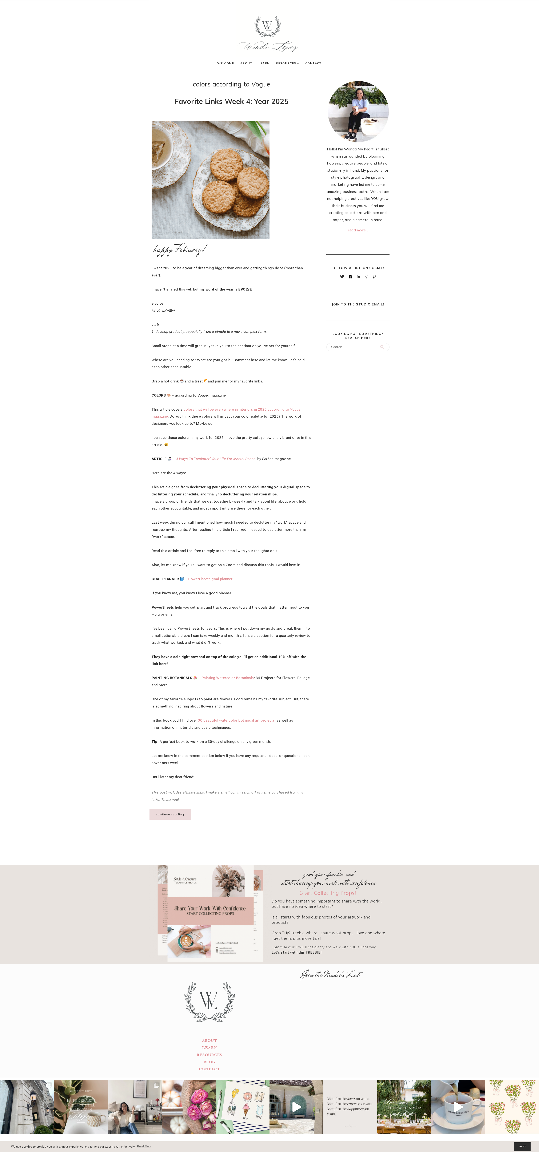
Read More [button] (144, 1146)
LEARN (209, 1048)
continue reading (170, 814)
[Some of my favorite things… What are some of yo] (243, 1107)
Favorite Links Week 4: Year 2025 (231, 101)
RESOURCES (209, 1055)
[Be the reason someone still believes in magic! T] (81, 1107)
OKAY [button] (522, 1146)
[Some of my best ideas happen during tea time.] (458, 1107)
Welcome (225, 63)
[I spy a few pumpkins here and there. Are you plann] (189, 1107)
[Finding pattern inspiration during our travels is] (296, 1107)
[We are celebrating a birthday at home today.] (512, 1107)
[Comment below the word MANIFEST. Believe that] (350, 1107)
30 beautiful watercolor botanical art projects (236, 720)
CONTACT (209, 1069)
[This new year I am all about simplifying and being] (135, 1107)
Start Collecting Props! (328, 893)
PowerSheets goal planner (210, 579)
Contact (313, 63)
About (246, 63)
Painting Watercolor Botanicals (227, 678)
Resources (286, 63)
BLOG (209, 1062)
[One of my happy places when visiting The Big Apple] (27, 1107)
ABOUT (209, 1040)
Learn (264, 63)
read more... (358, 230)
